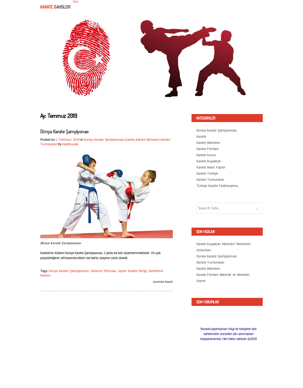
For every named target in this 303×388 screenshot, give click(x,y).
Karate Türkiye (207, 174)
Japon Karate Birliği (132, 271)
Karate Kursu (206, 155)
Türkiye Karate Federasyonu (217, 186)
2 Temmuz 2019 (67, 140)
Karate (129, 140)
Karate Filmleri (207, 149)
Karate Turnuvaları (210, 180)
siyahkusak (70, 144)
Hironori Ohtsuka (103, 271)
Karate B (55, 6)
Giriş (75, 1)
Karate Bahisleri (147, 140)
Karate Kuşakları (208, 161)
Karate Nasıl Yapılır (210, 167)
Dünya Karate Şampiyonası (64, 131)
